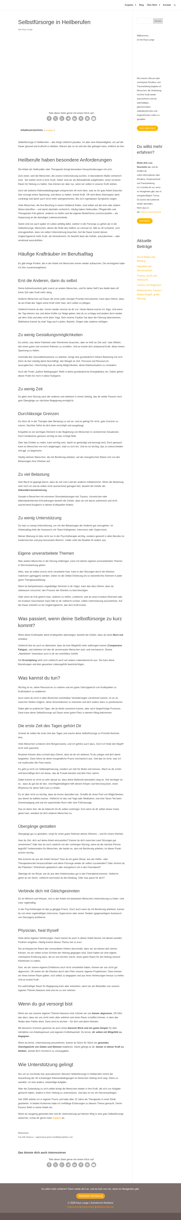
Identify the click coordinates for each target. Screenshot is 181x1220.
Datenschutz (87, 1207)
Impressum (73, 1207)
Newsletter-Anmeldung (91, 1196)
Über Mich (152, 5)
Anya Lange (27, 29)
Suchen (158, 21)
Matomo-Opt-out (105, 1207)
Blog (141, 5)
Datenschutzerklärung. (150, 212)
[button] (49, 118)
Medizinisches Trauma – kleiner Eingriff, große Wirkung (150, 294)
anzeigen (49, 130)
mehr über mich (147, 128)
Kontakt (167, 5)
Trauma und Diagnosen (149, 285)
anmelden (145, 221)
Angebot (129, 5)
